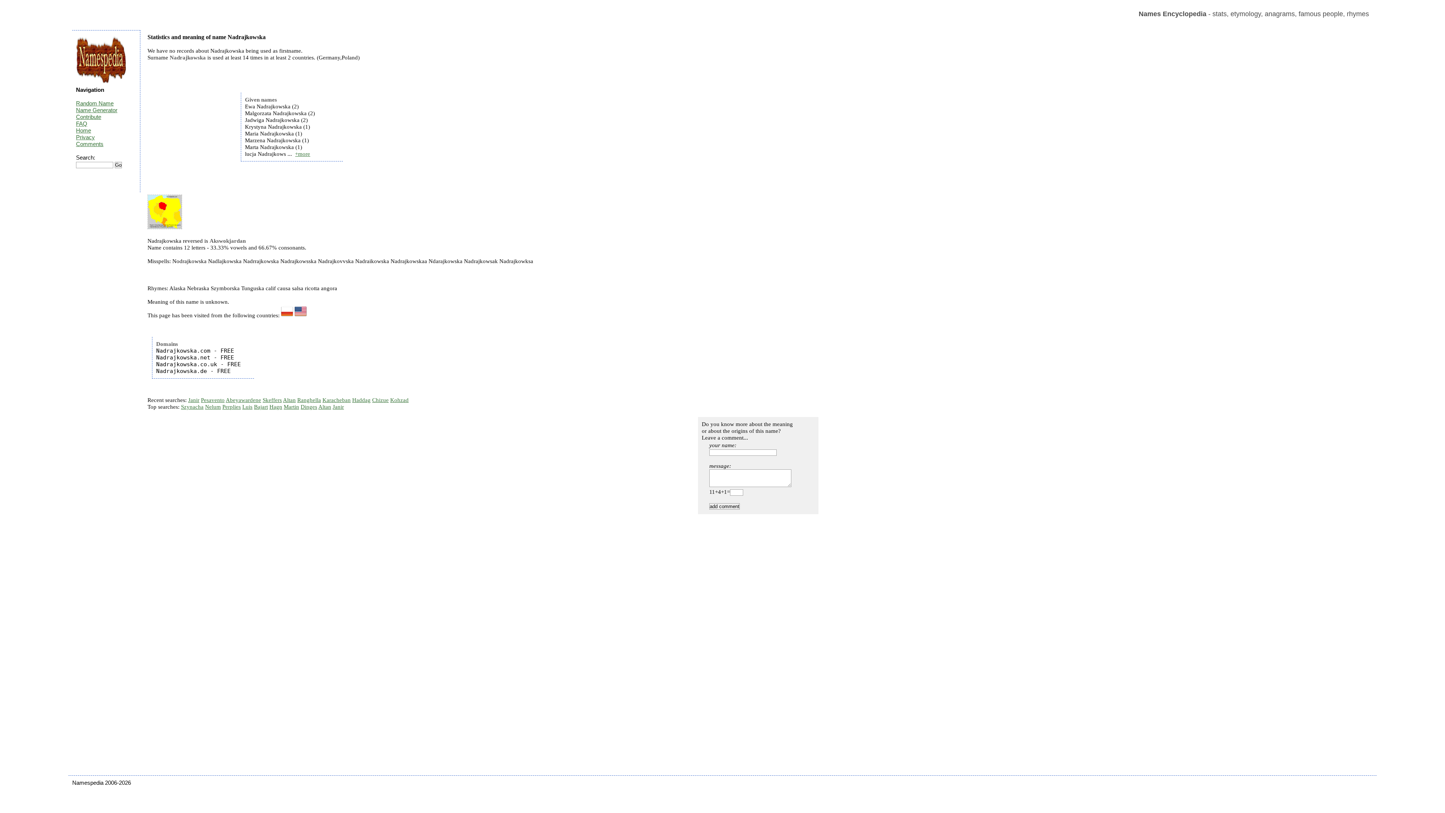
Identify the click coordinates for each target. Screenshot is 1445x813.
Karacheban (336, 400)
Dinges (309, 407)
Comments (89, 144)
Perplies (231, 407)
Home (83, 130)
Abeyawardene (243, 400)
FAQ (81, 123)
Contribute (88, 117)
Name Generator (96, 110)
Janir (193, 400)
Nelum (213, 407)
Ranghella (309, 400)
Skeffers (272, 400)
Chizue (380, 400)
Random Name (95, 103)
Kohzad (399, 400)
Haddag (361, 400)
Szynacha (192, 407)
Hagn (275, 407)
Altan (289, 400)
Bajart (261, 407)
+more (302, 154)
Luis (247, 407)
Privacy (85, 137)
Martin (291, 407)
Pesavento (213, 400)
